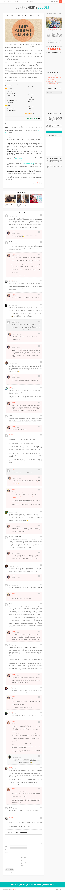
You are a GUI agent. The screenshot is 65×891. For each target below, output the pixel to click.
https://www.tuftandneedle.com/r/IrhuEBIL (17, 812)
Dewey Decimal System (54, 90)
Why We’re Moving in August (51, 79)
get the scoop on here (17, 158)
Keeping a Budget (9, 204)
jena (10, 767)
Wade (10, 387)
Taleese (14, 469)
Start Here (9, 1)
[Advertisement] (55, 62)
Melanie (11, 434)
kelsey (11, 817)
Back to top (59, 889)
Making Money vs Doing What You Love (53, 83)
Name (6, 846)
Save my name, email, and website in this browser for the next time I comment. (23, 861)
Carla (11, 304)
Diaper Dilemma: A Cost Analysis (52, 85)
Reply (39, 254)
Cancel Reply (23, 832)
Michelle (11, 712)
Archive (59, 29)
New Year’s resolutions (21, 129)
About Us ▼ (15, 1)
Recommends (32, 1)
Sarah (11, 361)
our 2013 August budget (18, 176)
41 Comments (23, 17)
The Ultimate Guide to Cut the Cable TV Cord (54, 77)
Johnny (13, 721)
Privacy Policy (14, 889)
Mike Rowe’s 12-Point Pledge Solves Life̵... (53, 75)
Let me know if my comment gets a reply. (14, 872)
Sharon (11, 687)
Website (6, 852)
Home (4, 1)
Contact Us (49, 29)
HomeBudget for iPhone (28, 163)
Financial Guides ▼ (24, 1)
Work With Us (54, 29)
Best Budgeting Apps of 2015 (51, 81)
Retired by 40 (12, 280)
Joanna (13, 182)
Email (6, 849)
